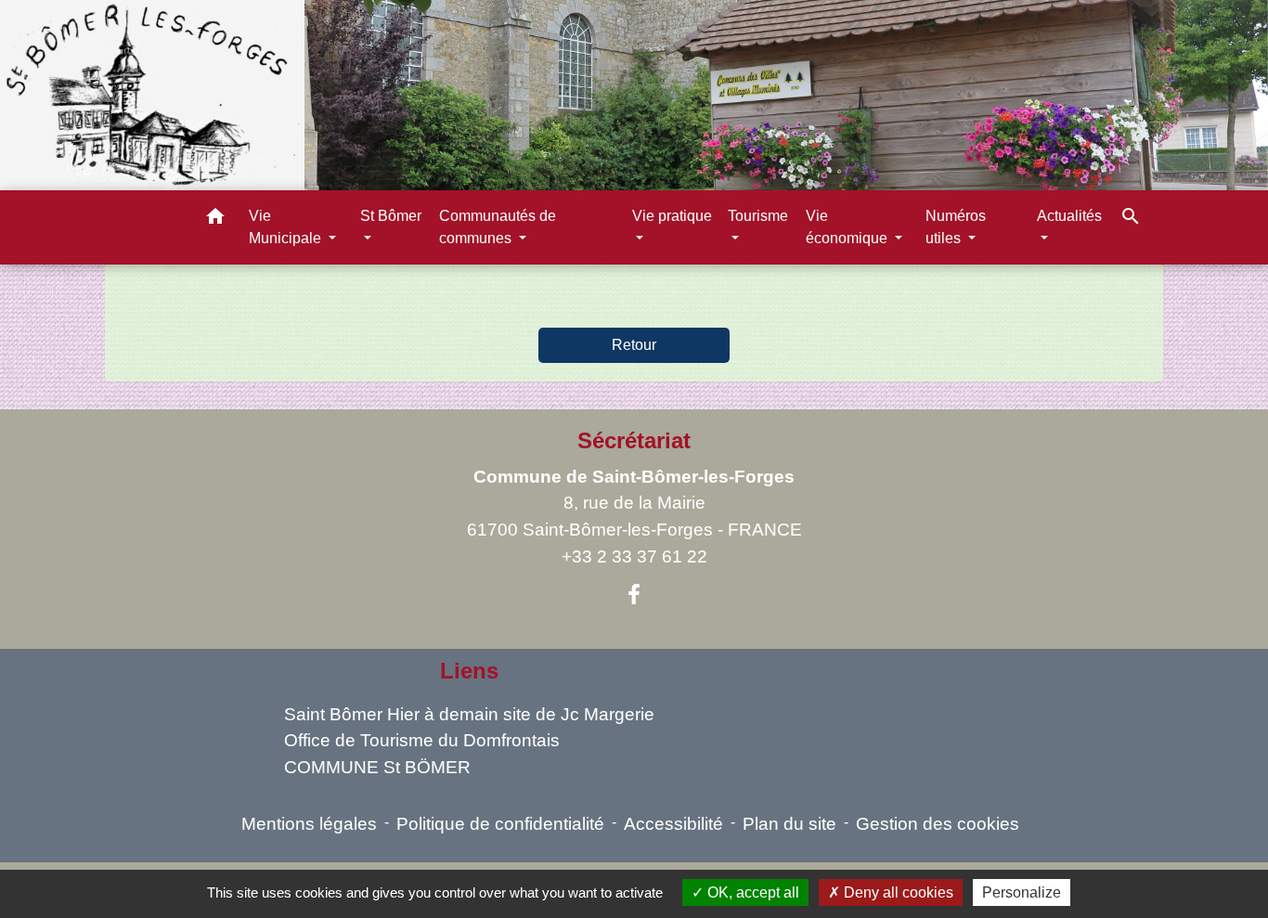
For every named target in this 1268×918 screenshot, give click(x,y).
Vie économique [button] (848, 227)
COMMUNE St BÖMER (377, 767)
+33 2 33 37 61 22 (634, 556)
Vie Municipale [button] (287, 227)
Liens (469, 670)
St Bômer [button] (390, 216)
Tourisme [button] (758, 216)
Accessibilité (673, 824)
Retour (634, 345)
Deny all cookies (896, 892)
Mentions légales (309, 824)
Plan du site (789, 824)
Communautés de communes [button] (497, 227)
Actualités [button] (1069, 216)
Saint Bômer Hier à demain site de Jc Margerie (469, 714)
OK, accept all (751, 892)
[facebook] (634, 594)
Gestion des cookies (937, 824)
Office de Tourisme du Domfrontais (422, 740)
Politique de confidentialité (500, 824)
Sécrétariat (634, 440)
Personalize (1021, 892)
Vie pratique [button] (672, 216)
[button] (215, 219)
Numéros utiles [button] (955, 227)
